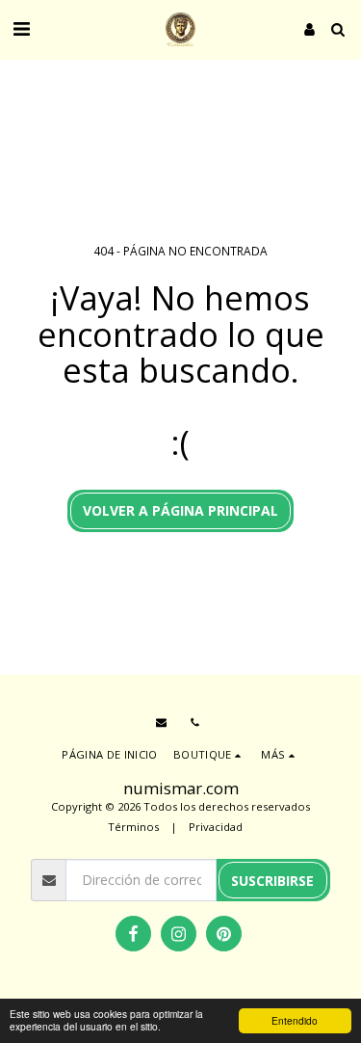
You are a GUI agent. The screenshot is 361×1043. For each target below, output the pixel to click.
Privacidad (216, 826)
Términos (133, 826)
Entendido (294, 1020)
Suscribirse (272, 880)
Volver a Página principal (180, 510)
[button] (21, 28)
